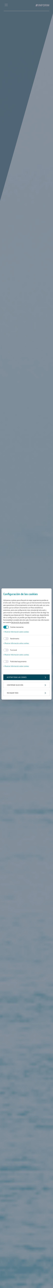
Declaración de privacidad (20, 622)
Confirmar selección (15, 685)
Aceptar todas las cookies (17, 677)
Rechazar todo (12, 693)
